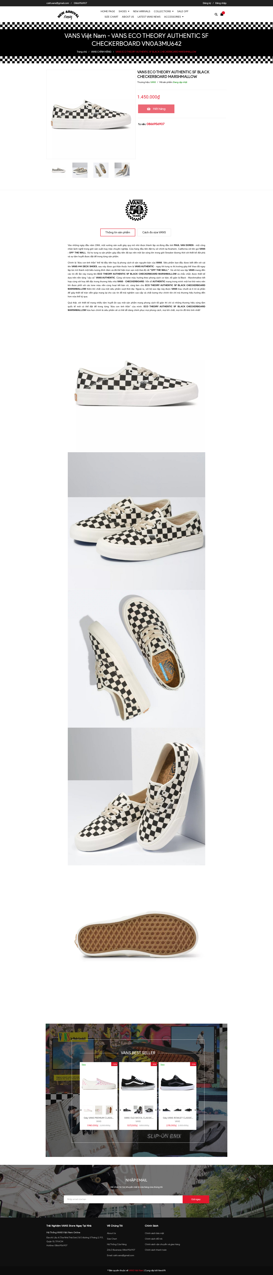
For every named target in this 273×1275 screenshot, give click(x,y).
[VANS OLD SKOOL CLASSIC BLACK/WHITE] (138, 1083)
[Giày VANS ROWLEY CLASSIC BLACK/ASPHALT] (177, 1083)
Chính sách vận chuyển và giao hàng (162, 1244)
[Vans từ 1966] (136, 209)
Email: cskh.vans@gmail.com (120, 1255)
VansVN (162, 1270)
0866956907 (80, 3)
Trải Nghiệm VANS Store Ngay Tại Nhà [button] (68, 1225)
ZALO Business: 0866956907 (121, 1250)
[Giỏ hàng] (222, 14)
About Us (111, 1233)
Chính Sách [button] (151, 1225)
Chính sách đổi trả (153, 1238)
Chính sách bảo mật (154, 1233)
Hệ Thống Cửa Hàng (117, 1244)
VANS (98, 1121)
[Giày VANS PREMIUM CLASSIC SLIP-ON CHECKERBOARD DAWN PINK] (99, 1083)
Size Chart (112, 1238)
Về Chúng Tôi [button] (115, 1225)
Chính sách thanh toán (156, 1250)
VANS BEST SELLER (138, 1052)
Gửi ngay (195, 1199)
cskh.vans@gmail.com (57, 3)
